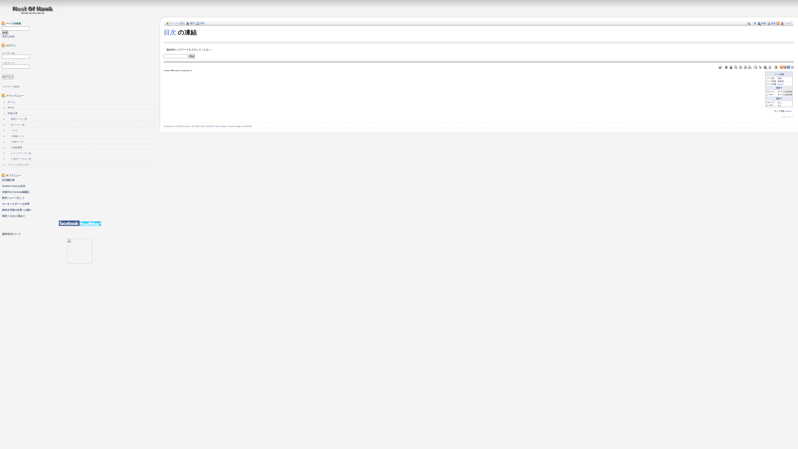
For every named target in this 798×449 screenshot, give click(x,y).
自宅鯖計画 (8, 180)
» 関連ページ (17, 136)
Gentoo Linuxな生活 (13, 186)
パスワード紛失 (11, 86)
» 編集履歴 (16, 147)
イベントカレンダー (19, 164)
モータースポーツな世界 (16, 203)
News (11, 107)
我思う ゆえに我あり (13, 216)
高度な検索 (8, 36)
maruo (781, 84)
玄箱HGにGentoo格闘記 (15, 192)
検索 (763, 23)
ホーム (11, 101)
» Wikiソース (17, 142)
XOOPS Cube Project (216, 126)
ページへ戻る (177, 23)
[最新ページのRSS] (778, 23)
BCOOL (248, 126)
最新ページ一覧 (19, 119)
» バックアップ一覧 (21, 153)
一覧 (753, 23)
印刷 (202, 23)
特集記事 (13, 113)
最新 (773, 23)
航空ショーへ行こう (13, 197)
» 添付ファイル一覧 (21, 159)
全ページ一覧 (18, 124)
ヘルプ (788, 23)
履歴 (192, 23)
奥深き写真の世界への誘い (17, 209)
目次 (170, 32)
